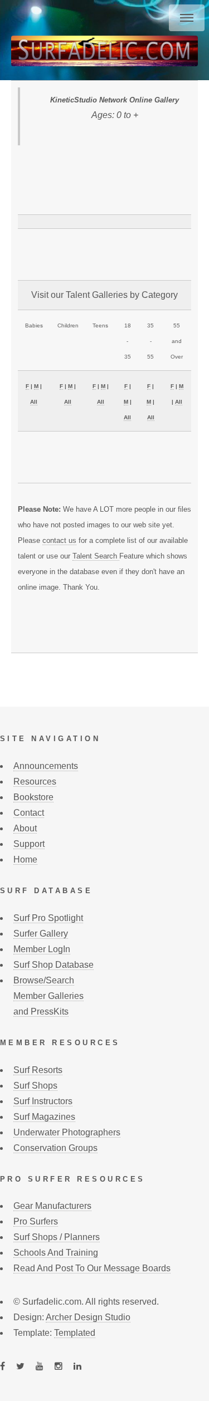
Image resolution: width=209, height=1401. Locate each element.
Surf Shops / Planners (56, 1237)
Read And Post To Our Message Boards (92, 1268)
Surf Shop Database (53, 964)
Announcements (45, 766)
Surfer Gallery (40, 933)
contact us (59, 540)
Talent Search (95, 556)
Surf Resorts (37, 1070)
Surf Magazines (44, 1116)
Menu (187, 17)
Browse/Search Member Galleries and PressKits (48, 996)
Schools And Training (55, 1252)
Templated (74, 1333)
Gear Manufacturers (52, 1206)
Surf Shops (35, 1085)
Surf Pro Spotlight (48, 918)
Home (25, 859)
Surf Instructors (42, 1101)
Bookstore (33, 797)
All (33, 402)
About (25, 828)
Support (29, 844)
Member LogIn (41, 949)
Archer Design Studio (88, 1317)
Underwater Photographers (66, 1132)
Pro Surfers (35, 1221)
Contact (28, 812)
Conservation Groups (55, 1148)
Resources (34, 781)
